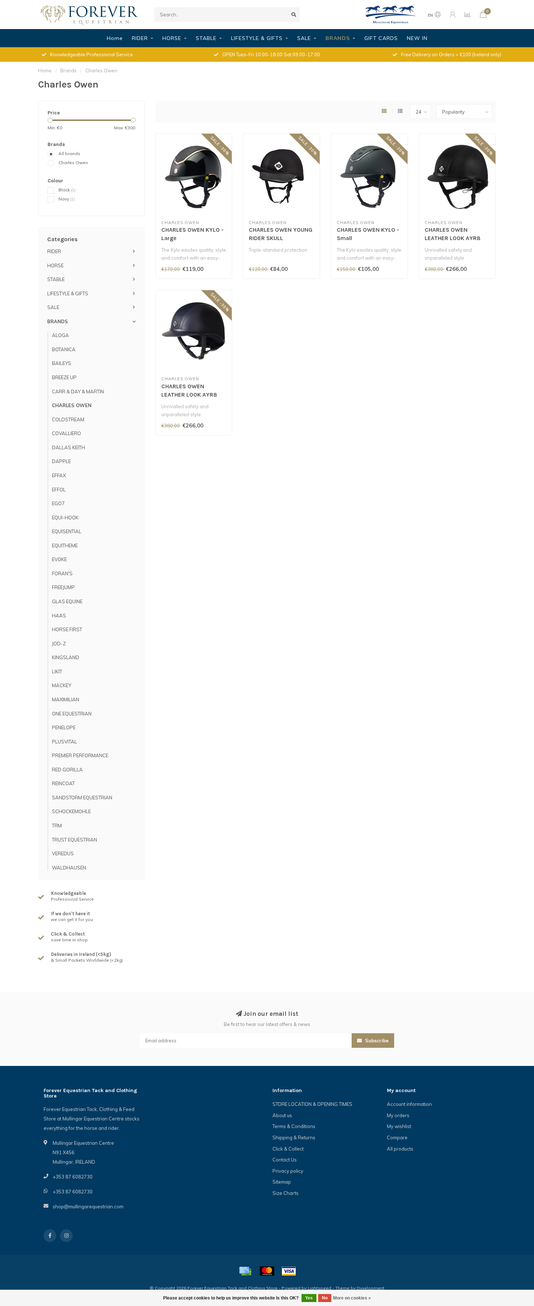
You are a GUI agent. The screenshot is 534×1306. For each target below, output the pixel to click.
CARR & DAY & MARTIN (78, 391)
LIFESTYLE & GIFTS (257, 38)
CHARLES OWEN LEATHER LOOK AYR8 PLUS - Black (453, 238)
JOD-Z (59, 643)
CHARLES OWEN (72, 405)
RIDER (140, 38)
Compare (397, 1137)
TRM (57, 825)
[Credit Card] (245, 1271)
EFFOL (59, 489)
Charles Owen (73, 162)
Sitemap (281, 1182)
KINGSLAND (65, 657)
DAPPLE (61, 461)
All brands (69, 153)
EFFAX (59, 475)
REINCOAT (63, 783)
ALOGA (60, 335)
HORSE (171, 38)
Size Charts (285, 1193)
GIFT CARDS (381, 38)
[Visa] (289, 1271)
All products (400, 1149)
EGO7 (58, 503)
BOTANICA (64, 349)
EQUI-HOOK (65, 517)
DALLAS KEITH (68, 447)
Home (115, 38)
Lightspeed (319, 1288)
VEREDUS (63, 853)
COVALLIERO (66, 433)
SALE (304, 38)
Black (67, 189)
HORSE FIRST (67, 629)
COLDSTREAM (68, 419)
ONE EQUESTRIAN (72, 714)
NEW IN (417, 38)
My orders (398, 1115)
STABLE (206, 38)
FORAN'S (62, 573)
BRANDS (337, 38)
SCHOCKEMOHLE (71, 811)
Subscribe (376, 1040)
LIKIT (57, 671)
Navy (66, 199)
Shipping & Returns (293, 1137)
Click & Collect (288, 1149)
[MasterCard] (267, 1271)
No (325, 1298)
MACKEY (61, 685)
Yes (309, 1298)
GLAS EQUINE (67, 601)
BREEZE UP (64, 377)
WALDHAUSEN (69, 868)
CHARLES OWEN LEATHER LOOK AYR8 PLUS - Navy (189, 394)
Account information (409, 1104)
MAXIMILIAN (65, 699)
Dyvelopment (370, 1288)
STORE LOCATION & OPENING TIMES (312, 1104)
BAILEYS (61, 363)
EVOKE (59, 559)
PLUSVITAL (64, 742)
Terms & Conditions (293, 1126)
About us (282, 1115)
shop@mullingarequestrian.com (88, 1206)
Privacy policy (287, 1171)
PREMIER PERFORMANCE (80, 755)
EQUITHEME (65, 545)
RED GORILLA (67, 769)
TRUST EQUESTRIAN (74, 840)
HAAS (59, 615)
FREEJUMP (63, 587)
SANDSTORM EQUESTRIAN (82, 797)
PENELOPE (64, 727)
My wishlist (399, 1126)
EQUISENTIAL (66, 531)
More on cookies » (352, 1298)
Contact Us (284, 1160)
